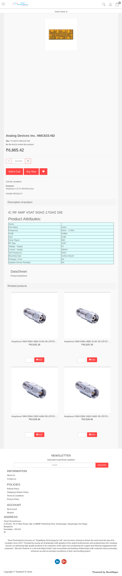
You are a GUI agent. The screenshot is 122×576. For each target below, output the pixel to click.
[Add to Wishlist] (43, 171)
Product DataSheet (19, 276)
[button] (61, 12)
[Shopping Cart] (117, 5)
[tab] (104, 4)
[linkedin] (57, 561)
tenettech (17, 182)
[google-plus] (64, 561)
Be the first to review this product (20, 144)
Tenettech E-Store (23, 572)
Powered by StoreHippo (105, 572)
